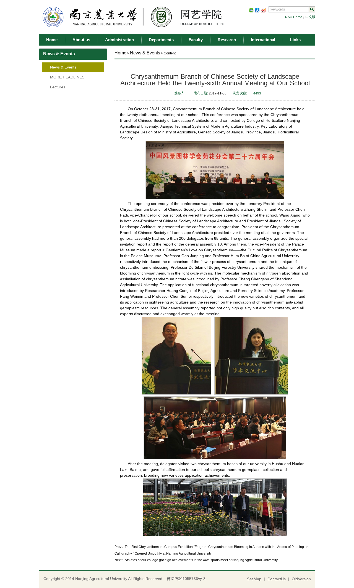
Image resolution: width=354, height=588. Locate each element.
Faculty (196, 39)
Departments (161, 39)
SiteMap (254, 579)
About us (81, 39)
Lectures (57, 87)
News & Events (63, 67)
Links (295, 39)
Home (52, 39)
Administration (119, 39)
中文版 (310, 17)
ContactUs (276, 579)
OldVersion (301, 579)
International (263, 39)
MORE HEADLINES (67, 77)
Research (227, 39)
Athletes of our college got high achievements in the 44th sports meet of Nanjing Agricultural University (201, 560)
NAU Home (293, 17)
